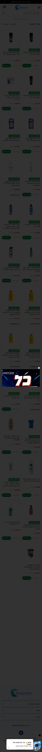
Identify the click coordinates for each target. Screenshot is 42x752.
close (39, 367)
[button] (36, 746)
